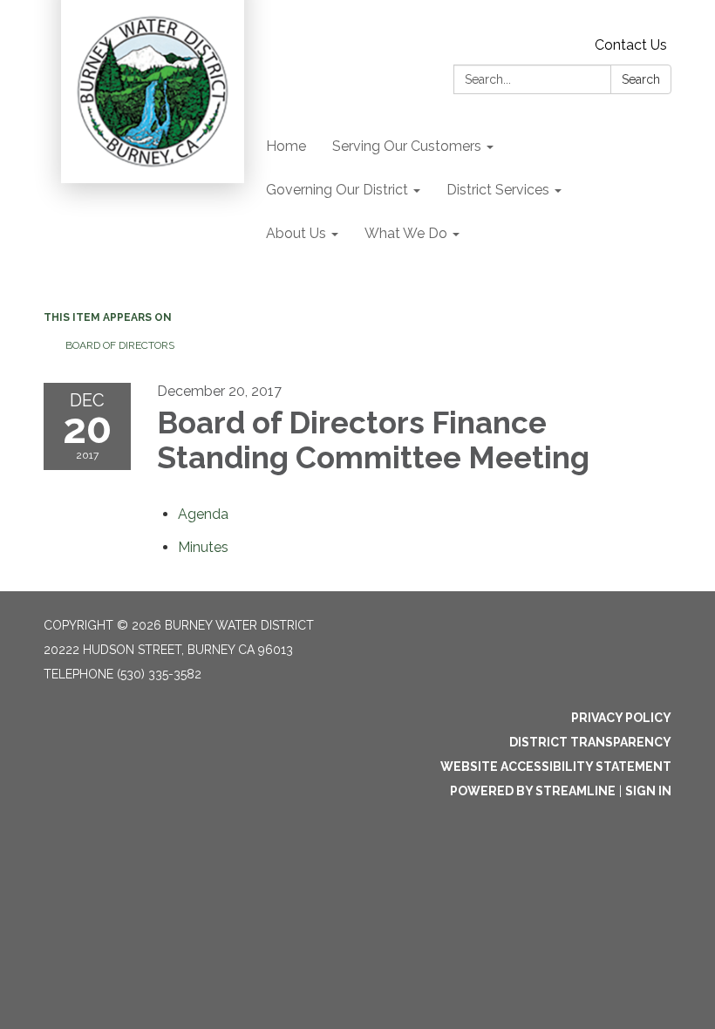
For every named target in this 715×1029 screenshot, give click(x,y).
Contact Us (631, 45)
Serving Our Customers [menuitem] (406, 146)
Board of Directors (119, 345)
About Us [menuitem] (296, 233)
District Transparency (590, 742)
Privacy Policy (621, 718)
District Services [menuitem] (497, 189)
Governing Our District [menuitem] (337, 189)
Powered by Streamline (533, 791)
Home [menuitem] (286, 146)
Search (641, 79)
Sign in (648, 791)
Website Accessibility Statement (555, 766)
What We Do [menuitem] (405, 233)
